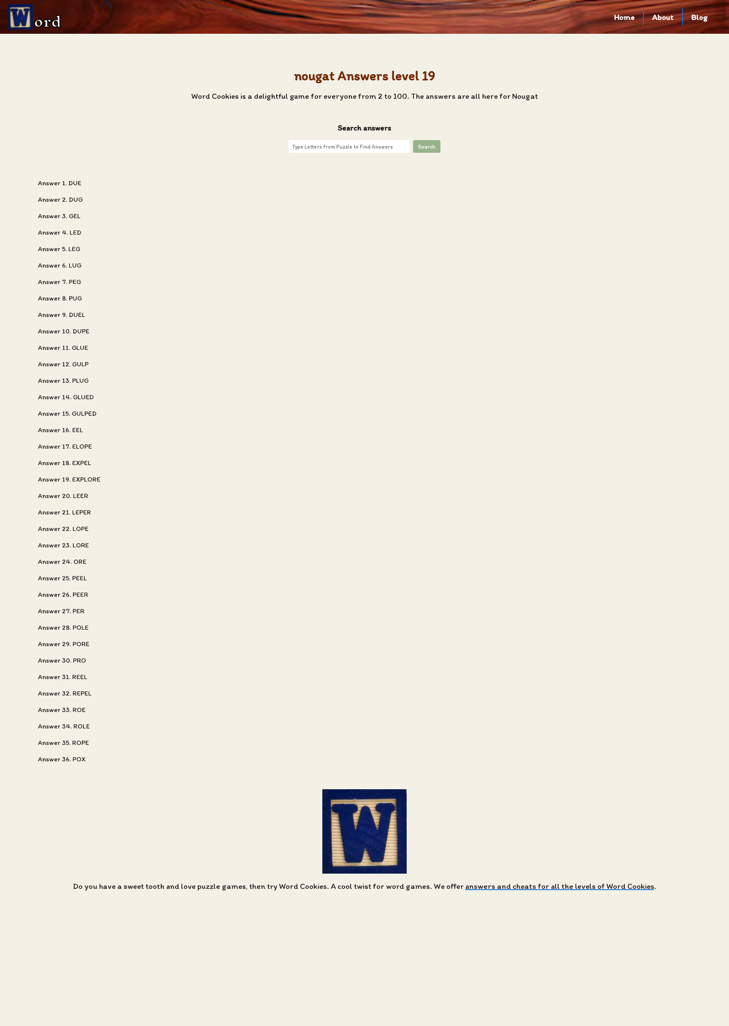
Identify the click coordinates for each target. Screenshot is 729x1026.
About (663, 17)
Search (426, 146)
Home (624, 17)
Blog (699, 17)
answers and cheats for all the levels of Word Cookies (559, 886)
